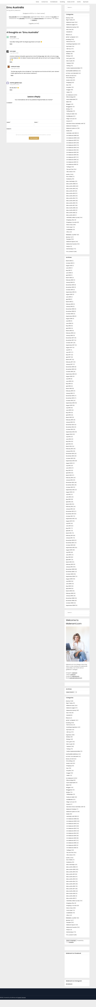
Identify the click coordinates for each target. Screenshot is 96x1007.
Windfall (68, 32)
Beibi (67, 102)
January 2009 (69, 595)
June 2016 (68, 381)
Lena (11, 51)
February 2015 (69, 420)
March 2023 (69, 260)
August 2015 (69, 405)
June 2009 (68, 583)
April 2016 (68, 386)
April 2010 (68, 559)
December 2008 (70, 598)
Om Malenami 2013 (71, 147)
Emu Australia (12, 17)
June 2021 (68, 268)
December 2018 (70, 309)
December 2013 (70, 453)
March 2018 (69, 330)
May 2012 (68, 499)
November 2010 (70, 542)
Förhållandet (69, 116)
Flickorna (68, 34)
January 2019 (69, 306)
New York (68, 29)
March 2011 (68, 533)
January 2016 (69, 393)
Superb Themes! (22, 997)
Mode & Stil (69, 80)
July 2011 (68, 523)
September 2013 (70, 460)
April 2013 (68, 473)
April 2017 (68, 357)
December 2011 (70, 511)
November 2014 (70, 427)
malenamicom (75, 676)
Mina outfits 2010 (70, 188)
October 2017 (69, 342)
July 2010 (68, 552)
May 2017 (68, 354)
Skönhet (68, 237)
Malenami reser (70, 22)
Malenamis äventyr (71, 27)
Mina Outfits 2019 (70, 210)
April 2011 (68, 530)
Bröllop (68, 109)
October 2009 (69, 574)
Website (9, 129)
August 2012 (69, 492)
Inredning (62, 2)
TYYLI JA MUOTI (70, 251)
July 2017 (68, 350)
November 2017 (70, 340)
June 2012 (68, 497)
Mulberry (34, 20)
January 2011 (69, 538)
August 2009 (69, 579)
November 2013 (70, 456)
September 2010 (70, 547)
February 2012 (69, 506)
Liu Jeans (54, 17)
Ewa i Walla (69, 176)
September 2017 (70, 345)
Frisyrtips (68, 239)
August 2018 (69, 318)
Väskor (68, 92)
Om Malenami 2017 (71, 157)
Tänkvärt (68, 63)
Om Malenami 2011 (71, 143)
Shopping (68, 82)
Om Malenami (53, 2)
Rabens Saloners (39, 18)
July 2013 (68, 465)
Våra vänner (69, 171)
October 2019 (69, 289)
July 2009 (68, 581)
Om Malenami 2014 (71, 150)
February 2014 (69, 448)
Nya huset (85, 2)
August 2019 (69, 294)
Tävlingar (68, 167)
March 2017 (69, 359)
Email (36, 122)
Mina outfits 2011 (70, 191)
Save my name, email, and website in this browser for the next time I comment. (34, 134)
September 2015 (70, 403)
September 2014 (70, 432)
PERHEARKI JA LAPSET (71, 234)
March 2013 (69, 475)
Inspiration (68, 51)
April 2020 (68, 275)
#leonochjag (69, 97)
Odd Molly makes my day (72, 217)
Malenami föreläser (71, 126)
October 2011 (69, 516)
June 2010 (68, 554)
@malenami (69, 984)
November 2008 (70, 600)
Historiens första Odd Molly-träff (74, 123)
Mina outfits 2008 (70, 183)
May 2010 (68, 557)
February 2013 (69, 477)
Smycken (68, 87)
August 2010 (69, 550)
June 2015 (68, 410)
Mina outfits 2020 (70, 212)
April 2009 (68, 588)
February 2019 (69, 304)
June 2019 (68, 297)
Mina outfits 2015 (70, 200)
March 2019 (69, 301)
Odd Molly (22, 18)
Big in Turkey (69, 20)
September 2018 (70, 316)
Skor (67, 85)
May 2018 (68, 326)
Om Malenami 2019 (71, 162)
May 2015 (68, 412)
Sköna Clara (26, 17)
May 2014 (68, 441)
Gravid (68, 121)
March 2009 (69, 591)
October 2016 (69, 371)
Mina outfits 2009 (70, 186)
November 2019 (70, 287)
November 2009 (70, 571)
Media (68, 130)
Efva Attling (69, 77)
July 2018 (68, 321)
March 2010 (69, 562)
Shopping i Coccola (71, 222)
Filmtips (68, 56)
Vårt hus (68, 48)
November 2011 (70, 513)
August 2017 (69, 347)
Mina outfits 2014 (70, 198)
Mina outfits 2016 (70, 203)
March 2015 (69, 417)
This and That (69, 169)
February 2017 (69, 362)
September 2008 (70, 605)
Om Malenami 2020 (71, 164)
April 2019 (68, 299)
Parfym (68, 246)
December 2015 (70, 395)
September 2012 (70, 489)
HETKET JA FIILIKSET (70, 37)
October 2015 (69, 400)
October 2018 (69, 313)
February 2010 (69, 564)
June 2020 (68, 273)
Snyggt (68, 89)
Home (37, 2)
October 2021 (69, 263)
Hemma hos (69, 41)
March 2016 (69, 388)
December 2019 (70, 285)
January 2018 (69, 335)
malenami (14, 66)
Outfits (79, 2)
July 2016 (68, 379)
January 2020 (69, 282)
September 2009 (70, 576)
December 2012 (70, 482)
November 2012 (70, 485)
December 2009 (70, 569)
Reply (11, 44)
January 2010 (69, 567)
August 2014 (69, 434)
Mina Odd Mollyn (70, 181)
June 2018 (68, 323)
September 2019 (70, 292)
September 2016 (70, 374)
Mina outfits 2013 (70, 196)
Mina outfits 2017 (70, 205)
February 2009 (69, 593)
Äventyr (68, 18)
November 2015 (70, 398)
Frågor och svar (70, 118)
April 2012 (68, 501)
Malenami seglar (70, 24)
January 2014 (69, 451)
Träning (68, 65)
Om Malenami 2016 (71, 155)
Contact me (44, 2)
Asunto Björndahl (70, 99)
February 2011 (69, 535)
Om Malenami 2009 (71, 138)
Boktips (68, 53)
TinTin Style (69, 227)
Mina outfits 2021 (70, 215)
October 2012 (69, 487)
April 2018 (68, 328)
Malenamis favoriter (71, 244)
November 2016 (70, 369)
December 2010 (70, 540)
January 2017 (69, 364)
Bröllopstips (70, 111)
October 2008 (69, 603)
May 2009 (68, 586)
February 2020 (69, 280)
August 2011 (69, 521)
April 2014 (68, 444)
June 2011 (68, 526)
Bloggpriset (69, 106)
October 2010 (69, 545)
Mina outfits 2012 (70, 193)
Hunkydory (69, 179)
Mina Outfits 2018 (70, 208)
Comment (9, 103)
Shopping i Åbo (70, 220)
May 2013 (68, 470)
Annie (11, 37)
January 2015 (69, 422)
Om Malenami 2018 (71, 159)
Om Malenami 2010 (71, 140)
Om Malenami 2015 (71, 152)
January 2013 (69, 480)
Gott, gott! (69, 58)
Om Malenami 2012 (71, 145)
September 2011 (70, 518)
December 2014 (70, 424)
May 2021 (68, 270)
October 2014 (69, 429)
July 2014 (68, 436)
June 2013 (68, 468)
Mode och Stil (70, 2)
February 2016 (69, 391)
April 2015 (68, 415)
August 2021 (69, 265)
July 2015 (68, 407)
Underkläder (69, 229)
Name (9, 122)
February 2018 (69, 333)
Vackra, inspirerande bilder (73, 68)
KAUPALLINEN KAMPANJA (72, 71)
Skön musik (69, 61)
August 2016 (69, 376)
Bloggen (68, 104)
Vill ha (67, 232)
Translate (71, 942)
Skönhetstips (69, 249)
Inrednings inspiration (71, 44)
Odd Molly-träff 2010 (71, 133)
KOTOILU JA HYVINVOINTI (72, 73)
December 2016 (70, 367)
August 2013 (69, 463)
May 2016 (68, 383)
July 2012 (68, 494)
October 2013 (69, 458)
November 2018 (70, 311)
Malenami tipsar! (70, 241)
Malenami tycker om (71, 128)
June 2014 (68, 439)
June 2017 (68, 352)
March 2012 (69, 504)
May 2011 (68, 528)
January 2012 (69, 509)
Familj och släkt (70, 114)
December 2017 (70, 338)
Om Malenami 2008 (71, 135)
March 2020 (69, 277)
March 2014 (69, 446)
